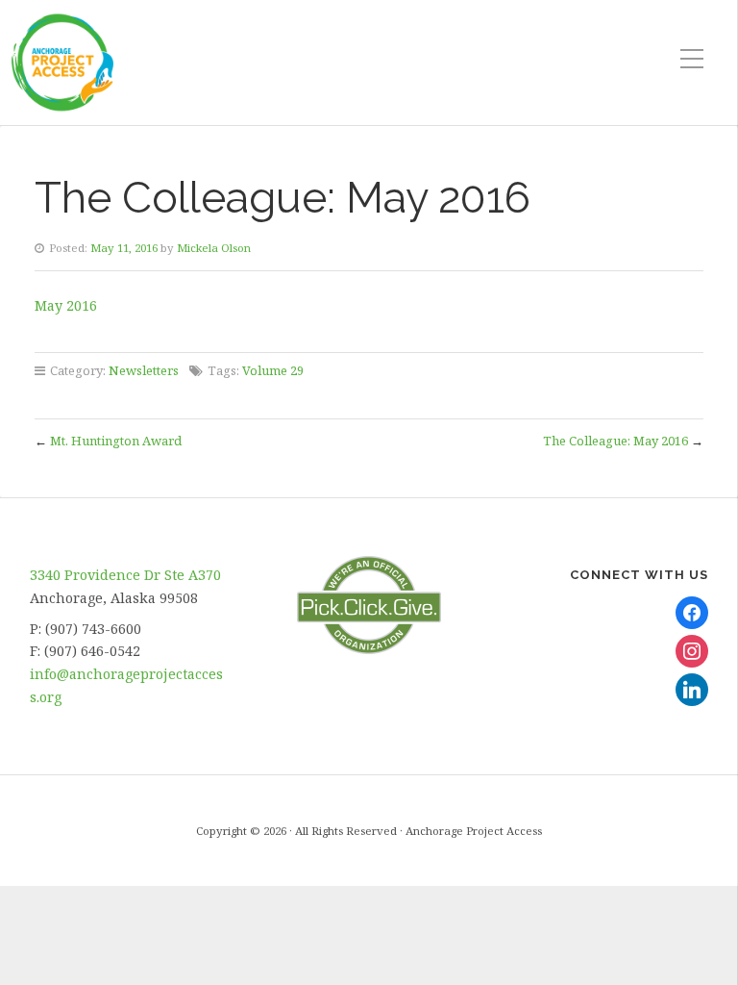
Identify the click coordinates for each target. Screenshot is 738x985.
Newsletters (144, 370)
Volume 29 (273, 370)
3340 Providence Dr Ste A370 (125, 575)
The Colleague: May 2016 (615, 440)
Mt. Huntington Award (116, 440)
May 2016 (66, 305)
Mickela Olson (214, 247)
